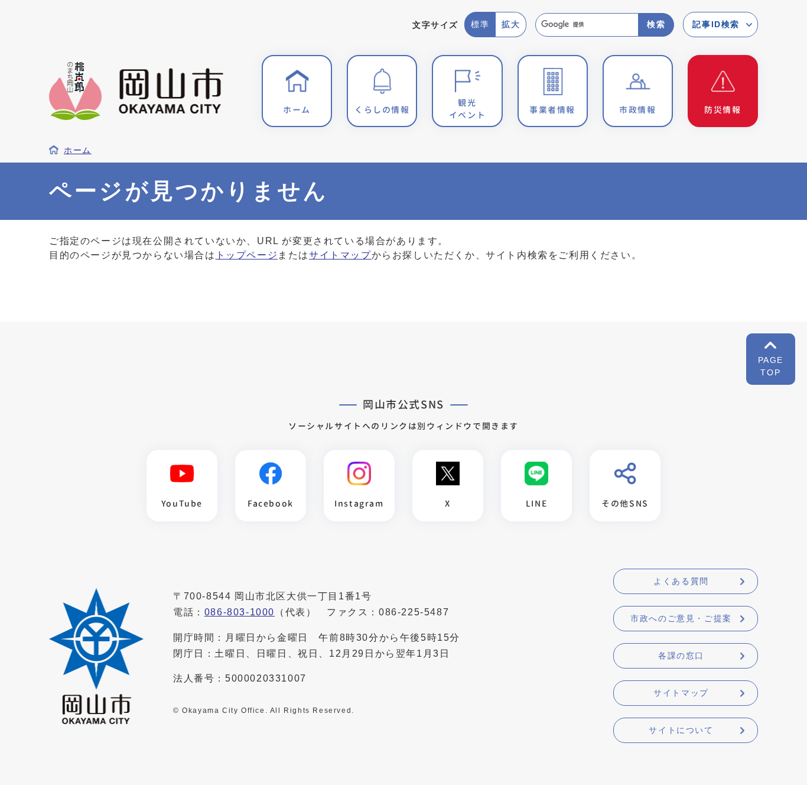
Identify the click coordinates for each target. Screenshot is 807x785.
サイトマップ (340, 255)
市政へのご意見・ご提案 (681, 618)
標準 (480, 24)
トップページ (247, 255)
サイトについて (681, 730)
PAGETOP (770, 366)
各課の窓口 (681, 655)
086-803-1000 (239, 612)
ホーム (78, 150)
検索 (656, 24)
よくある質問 (681, 581)
